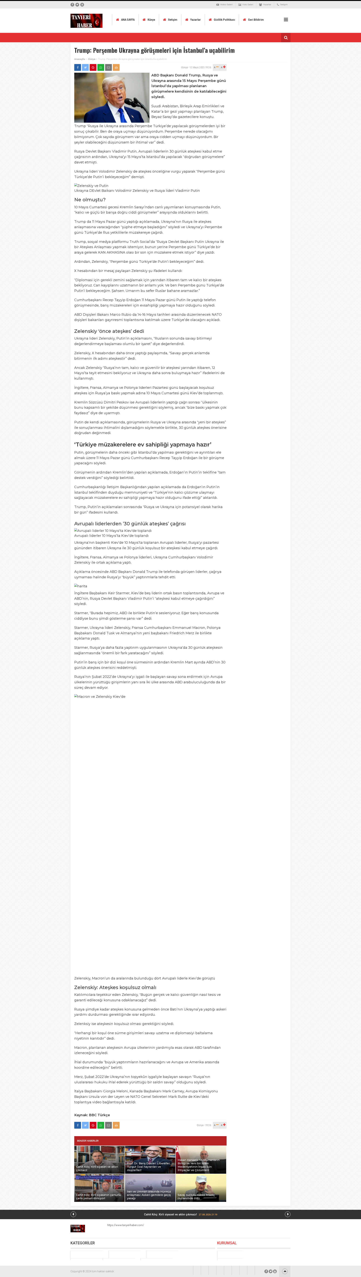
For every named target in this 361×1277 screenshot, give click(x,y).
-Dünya (91, 59)
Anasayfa (79, 59)
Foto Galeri (248, 4)
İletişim (284, 4)
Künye (151, 19)
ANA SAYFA (128, 19)
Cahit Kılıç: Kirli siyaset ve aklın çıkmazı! (180, 1214)
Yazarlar (267, 4)
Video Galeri (226, 4)
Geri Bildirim (256, 19)
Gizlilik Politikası (224, 19)
